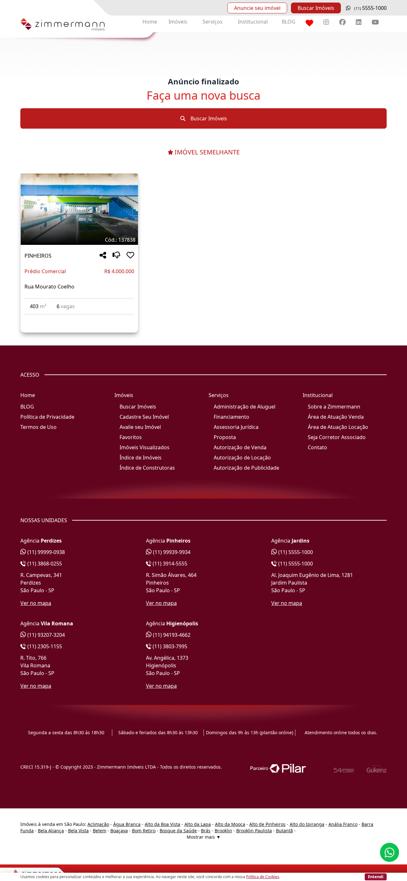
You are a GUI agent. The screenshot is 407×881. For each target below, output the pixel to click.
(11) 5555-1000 (295, 552)
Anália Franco (342, 824)
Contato (317, 447)
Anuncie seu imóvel (257, 7)
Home (149, 21)
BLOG (288, 21)
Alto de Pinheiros (267, 824)
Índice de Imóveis (141, 457)
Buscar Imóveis (316, 7)
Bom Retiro (143, 831)
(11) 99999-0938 (45, 552)
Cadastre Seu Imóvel (144, 416)
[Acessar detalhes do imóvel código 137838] (79, 318)
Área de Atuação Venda (336, 416)
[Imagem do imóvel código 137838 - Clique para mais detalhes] (79, 209)
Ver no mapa (35, 603)
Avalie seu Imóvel (140, 426)
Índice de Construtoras (147, 467)
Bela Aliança (51, 831)
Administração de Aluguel (244, 406)
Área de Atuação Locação (338, 426)
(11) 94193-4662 (171, 634)
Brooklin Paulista (254, 831)
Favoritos (131, 437)
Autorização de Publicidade (246, 467)
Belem (99, 831)
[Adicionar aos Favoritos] (130, 255)
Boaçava (119, 831)
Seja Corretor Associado (337, 437)
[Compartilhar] (103, 255)
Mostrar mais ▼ (204, 837)
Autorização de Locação (242, 457)
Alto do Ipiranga (307, 824)
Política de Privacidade (47, 416)
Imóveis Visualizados (144, 447)
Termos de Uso (38, 426)
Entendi (375, 876)
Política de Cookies (262, 876)
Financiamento (231, 416)
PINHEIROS (38, 255)
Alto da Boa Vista (162, 824)
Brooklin (223, 831)
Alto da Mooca (230, 824)
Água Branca (127, 824)
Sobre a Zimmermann (334, 406)
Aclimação (98, 824)
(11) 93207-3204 (45, 634)
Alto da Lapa (197, 824)
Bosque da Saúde (178, 831)
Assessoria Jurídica (236, 426)
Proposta (225, 437)
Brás (205, 831)
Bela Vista (78, 831)
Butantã (284, 831)
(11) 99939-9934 (171, 552)
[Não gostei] (116, 255)
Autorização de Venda (240, 447)
